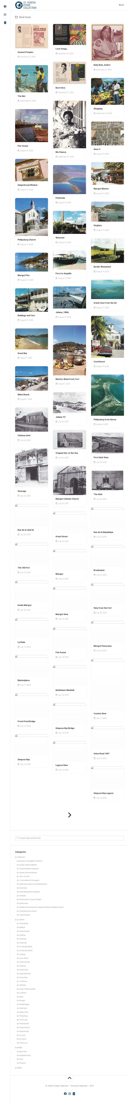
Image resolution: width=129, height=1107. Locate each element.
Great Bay (22, 353)
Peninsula (60, 198)
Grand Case (23, 970)
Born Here (60, 88)
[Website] (5, 22)
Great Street (62, 536)
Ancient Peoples (25, 52)
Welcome (60, 238)
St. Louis (22, 1035)
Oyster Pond (23, 1012)
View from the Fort (103, 608)
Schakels (22, 896)
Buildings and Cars (26, 315)
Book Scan (23, 140)
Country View (100, 713)
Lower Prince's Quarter (27, 989)
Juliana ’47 (61, 417)
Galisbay (22, 966)
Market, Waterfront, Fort (67, 379)
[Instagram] (5, 14)
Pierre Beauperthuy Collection (29, 892)
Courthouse (99, 361)
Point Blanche (24, 1024)
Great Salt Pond (25, 974)
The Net (21, 96)
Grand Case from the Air (105, 303)
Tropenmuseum (24, 915)
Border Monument (102, 267)
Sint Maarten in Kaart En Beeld (30, 899)
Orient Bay (23, 1008)
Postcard (22, 1063)
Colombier (22, 939)
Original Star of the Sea (67, 453)
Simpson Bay (24, 759)
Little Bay (22, 985)
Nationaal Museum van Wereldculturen (33, 884)
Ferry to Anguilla (63, 273)
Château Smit (24, 435)
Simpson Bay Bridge (65, 728)
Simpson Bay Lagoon (103, 793)
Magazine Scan (25, 1055)
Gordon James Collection (28, 865)
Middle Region (24, 1004)
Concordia (23, 943)
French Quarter (24, 962)
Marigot (59, 574)
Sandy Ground (24, 1027)
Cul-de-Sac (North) (26, 950)
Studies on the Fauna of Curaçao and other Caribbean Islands (41, 907)
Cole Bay (110, 786)
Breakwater (99, 570)
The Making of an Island (28, 911)
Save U (97, 149)
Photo (21, 1059)
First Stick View (101, 457)
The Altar (98, 494)
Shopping (98, 108)
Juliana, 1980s (62, 312)
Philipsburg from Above (105, 419)
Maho (21, 997)
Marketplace (24, 680)
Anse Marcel (23, 923)
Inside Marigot (24, 605)
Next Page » (69, 815)
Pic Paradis (23, 1020)
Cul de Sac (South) (25, 947)
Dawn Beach (23, 958)
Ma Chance (61, 152)
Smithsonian (23, 903)
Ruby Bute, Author (102, 65)
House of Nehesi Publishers (29, 869)
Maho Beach (23, 394)
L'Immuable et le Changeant (29, 880)
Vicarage (22, 491)
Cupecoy (22, 954)
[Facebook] (5, 6)
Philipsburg (23, 1016)
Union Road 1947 (101, 753)
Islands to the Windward (28, 873)
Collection (21, 857)
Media (19, 1048)
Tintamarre (23, 1043)
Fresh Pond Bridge (26, 721)
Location (20, 920)
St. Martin (22, 1039)
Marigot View (62, 614)
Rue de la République (103, 532)
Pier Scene (23, 146)
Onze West (23, 888)
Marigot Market (101, 189)
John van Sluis (24, 876)
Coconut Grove (24, 931)
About (121, 5)
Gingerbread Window (27, 185)
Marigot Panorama (102, 646)
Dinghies (98, 225)
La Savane (23, 981)
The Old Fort (24, 568)
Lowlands (22, 993)
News (19, 1068)
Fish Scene (61, 652)
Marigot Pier (24, 275)
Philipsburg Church (27, 240)
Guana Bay (23, 977)
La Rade (21, 642)
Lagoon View (62, 765)
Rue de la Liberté (26, 530)
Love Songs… (62, 49)
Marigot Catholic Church (67, 499)
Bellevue (22, 927)
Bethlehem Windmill (65, 690)
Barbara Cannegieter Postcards (30, 861)
